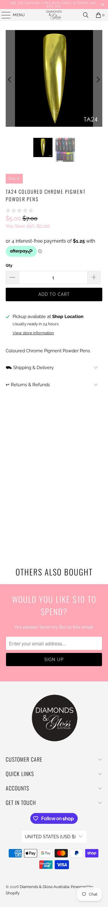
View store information (33, 333)
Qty (9, 265)
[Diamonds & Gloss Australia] (54, 15)
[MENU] (3, 15)
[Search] (86, 15)
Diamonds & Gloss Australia (44, 886)
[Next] (98, 79)
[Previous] (10, 79)
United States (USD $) (50, 836)
